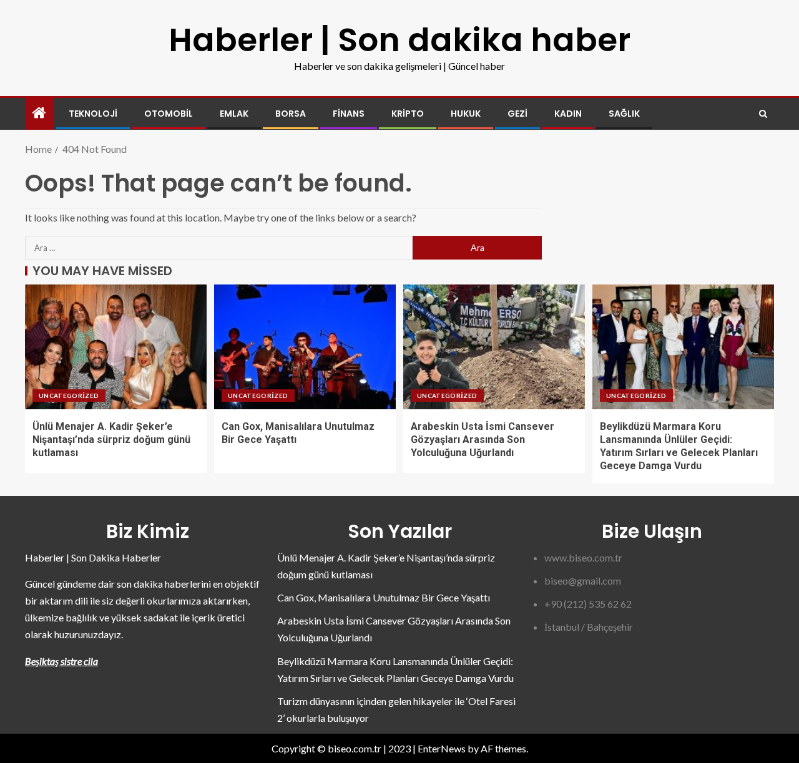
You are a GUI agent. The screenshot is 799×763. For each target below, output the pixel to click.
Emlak (234, 113)
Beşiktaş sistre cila (61, 661)
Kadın (568, 113)
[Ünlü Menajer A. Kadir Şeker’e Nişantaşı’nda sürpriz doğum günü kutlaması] (116, 346)
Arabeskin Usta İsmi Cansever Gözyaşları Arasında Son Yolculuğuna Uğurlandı (482, 439)
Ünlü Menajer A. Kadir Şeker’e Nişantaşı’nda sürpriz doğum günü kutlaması (111, 439)
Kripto (407, 113)
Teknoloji (93, 113)
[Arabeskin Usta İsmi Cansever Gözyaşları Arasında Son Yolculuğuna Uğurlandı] (494, 346)
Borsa (290, 113)
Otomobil (168, 113)
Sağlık (624, 113)
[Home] (39, 113)
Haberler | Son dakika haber (399, 39)
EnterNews (442, 748)
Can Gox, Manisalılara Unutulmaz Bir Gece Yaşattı (383, 597)
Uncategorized (69, 395)
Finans (349, 113)
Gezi (517, 113)
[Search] (763, 114)
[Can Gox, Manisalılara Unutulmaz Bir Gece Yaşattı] (305, 346)
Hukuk (466, 113)
